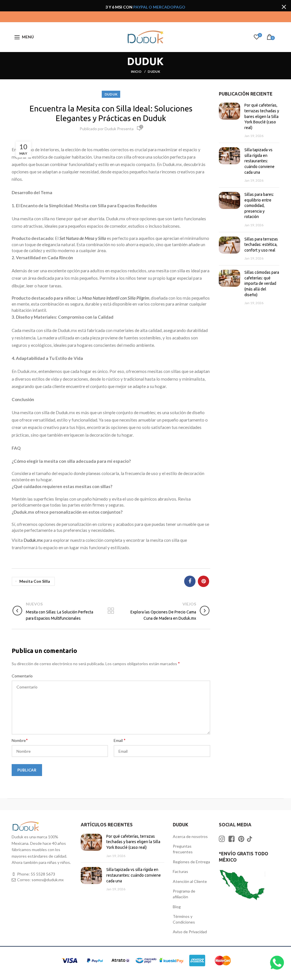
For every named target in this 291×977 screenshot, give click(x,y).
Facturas (180, 871)
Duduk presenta (119, 128)
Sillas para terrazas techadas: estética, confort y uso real (261, 244)
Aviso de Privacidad (190, 931)
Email (120, 740)
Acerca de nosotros (190, 836)
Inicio (136, 71)
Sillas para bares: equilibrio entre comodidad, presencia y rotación (259, 205)
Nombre (20, 740)
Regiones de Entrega (191, 861)
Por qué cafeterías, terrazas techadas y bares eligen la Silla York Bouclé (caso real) (261, 116)
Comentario (22, 675)
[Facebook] (190, 581)
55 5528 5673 (43, 874)
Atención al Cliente (190, 881)
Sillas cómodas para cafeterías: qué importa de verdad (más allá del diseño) (261, 283)
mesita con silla (34, 581)
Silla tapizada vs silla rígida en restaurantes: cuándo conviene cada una (259, 161)
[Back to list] (111, 611)
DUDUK (154, 71)
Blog (177, 906)
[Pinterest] (203, 581)
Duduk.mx (33, 540)
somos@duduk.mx (48, 879)
